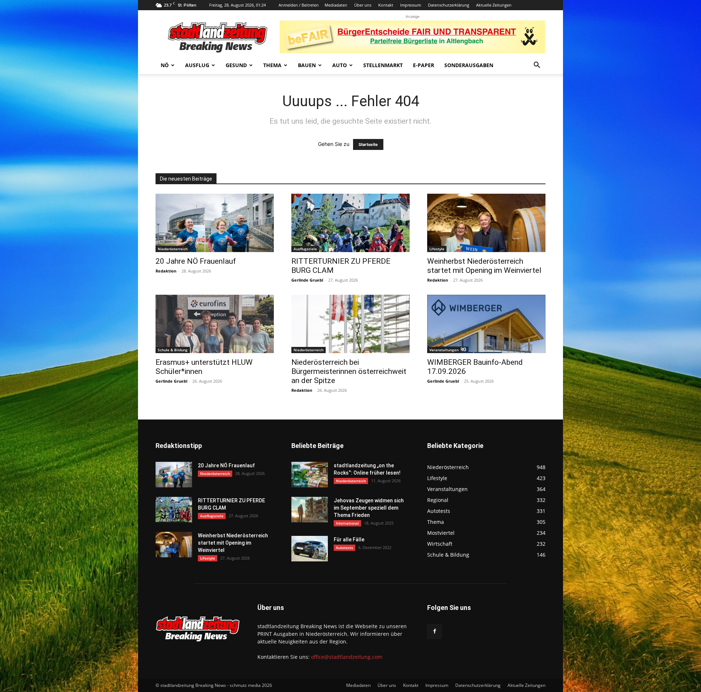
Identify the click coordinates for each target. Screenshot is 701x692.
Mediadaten (336, 5)
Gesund (236, 65)
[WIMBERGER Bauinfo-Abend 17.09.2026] (486, 324)
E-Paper (423, 65)
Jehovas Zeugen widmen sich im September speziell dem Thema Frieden (369, 508)
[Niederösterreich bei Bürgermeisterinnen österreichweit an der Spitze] (350, 324)
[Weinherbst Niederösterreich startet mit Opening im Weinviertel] (486, 223)
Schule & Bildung (173, 349)
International (347, 523)
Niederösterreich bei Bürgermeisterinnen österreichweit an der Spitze (348, 371)
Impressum (410, 5)
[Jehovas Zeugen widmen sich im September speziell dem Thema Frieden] (309, 509)
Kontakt (385, 5)
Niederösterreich (173, 248)
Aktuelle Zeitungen (494, 5)
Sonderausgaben (468, 65)
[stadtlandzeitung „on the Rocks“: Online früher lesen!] (309, 474)
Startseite (368, 144)
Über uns (362, 5)
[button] (536, 65)
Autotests (344, 547)
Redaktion (166, 271)
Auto (339, 65)
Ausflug (197, 65)
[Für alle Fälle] (309, 548)
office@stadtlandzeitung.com (346, 656)
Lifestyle (436, 248)
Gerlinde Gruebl (307, 280)
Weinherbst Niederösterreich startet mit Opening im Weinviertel (484, 266)
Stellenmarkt (383, 65)
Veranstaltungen (444, 349)
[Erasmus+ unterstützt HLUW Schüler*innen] (215, 324)
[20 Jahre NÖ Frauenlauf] (215, 223)
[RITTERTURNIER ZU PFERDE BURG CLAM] (350, 223)
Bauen (307, 65)
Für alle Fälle (349, 539)
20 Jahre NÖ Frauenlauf (196, 261)
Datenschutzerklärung (448, 5)
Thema (272, 65)
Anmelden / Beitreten (299, 5)
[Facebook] (434, 631)
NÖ (165, 65)
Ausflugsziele (305, 248)
